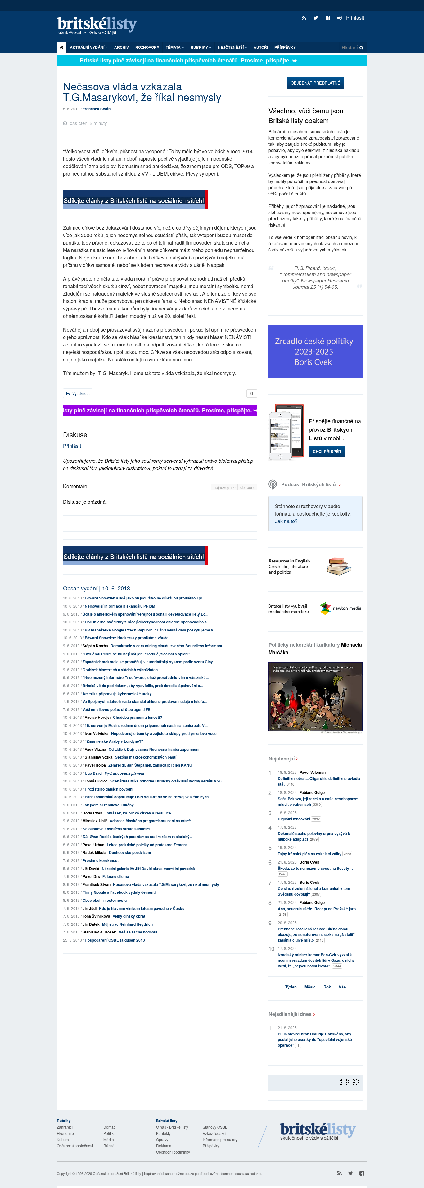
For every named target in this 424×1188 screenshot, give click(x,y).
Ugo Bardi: (114, 773)
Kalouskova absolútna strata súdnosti (116, 829)
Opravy (162, 1139)
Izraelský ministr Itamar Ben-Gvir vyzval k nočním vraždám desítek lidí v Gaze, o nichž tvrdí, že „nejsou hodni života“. (316, 960)
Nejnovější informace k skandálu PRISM (120, 606)
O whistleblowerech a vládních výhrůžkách (120, 669)
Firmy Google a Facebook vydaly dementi (119, 892)
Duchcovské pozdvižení (130, 852)
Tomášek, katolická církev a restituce (138, 813)
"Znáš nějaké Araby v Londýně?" (114, 741)
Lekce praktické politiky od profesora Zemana (147, 844)
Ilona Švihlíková (96, 916)
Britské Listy (318, 1132)
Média (108, 1139)
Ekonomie (65, 1133)
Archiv (121, 47)
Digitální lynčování (299, 819)
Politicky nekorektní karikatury (315, 648)
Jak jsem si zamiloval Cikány (108, 805)
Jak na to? (286, 521)
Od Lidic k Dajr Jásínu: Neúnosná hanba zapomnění (154, 749)
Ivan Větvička (97, 733)
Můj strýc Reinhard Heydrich (127, 924)
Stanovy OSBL (215, 1127)
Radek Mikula (94, 852)
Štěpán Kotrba (95, 646)
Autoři (261, 47)
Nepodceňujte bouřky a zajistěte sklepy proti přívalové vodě (164, 733)
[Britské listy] (135, 200)
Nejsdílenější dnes (290, 1013)
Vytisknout (80, 393)
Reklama (163, 1145)
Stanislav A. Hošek (99, 932)
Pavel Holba (95, 765)
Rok (327, 987)
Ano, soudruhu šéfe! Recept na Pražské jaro (317, 911)
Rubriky (200, 47)
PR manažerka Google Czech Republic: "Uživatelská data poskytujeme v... (150, 630)
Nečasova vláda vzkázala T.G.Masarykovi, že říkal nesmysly (166, 884)
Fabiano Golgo (312, 792)
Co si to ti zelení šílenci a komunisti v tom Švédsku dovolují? (314, 891)
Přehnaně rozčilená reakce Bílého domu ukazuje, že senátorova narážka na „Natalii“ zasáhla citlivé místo (316, 934)
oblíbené (247, 487)
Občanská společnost (75, 1145)
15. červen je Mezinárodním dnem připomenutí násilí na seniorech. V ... (146, 725)
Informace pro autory (220, 1139)
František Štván (97, 109)
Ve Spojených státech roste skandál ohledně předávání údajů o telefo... (145, 701)
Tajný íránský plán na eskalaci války (314, 853)
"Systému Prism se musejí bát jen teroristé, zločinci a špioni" (136, 654)
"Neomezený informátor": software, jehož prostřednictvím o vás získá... (146, 677)
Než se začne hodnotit (138, 932)
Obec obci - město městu (105, 900)
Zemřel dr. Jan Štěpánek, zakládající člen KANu (150, 765)
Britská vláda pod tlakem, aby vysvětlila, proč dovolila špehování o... (143, 685)
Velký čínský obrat (129, 916)
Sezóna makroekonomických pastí (145, 757)
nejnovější (223, 487)
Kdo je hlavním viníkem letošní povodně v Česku (141, 908)
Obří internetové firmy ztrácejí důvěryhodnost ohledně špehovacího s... (147, 622)
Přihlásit (354, 17)
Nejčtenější (281, 758)
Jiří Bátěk (91, 924)
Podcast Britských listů (308, 484)
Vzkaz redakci (214, 1133)
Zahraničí (65, 1127)
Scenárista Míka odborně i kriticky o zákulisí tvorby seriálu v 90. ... (168, 781)
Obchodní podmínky (173, 1151)
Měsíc (310, 987)
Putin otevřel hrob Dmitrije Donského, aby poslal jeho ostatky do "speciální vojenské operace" (315, 1039)
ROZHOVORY (147, 47)
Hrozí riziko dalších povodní (109, 789)
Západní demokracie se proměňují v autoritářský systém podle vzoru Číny (148, 661)
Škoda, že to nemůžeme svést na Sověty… (315, 870)
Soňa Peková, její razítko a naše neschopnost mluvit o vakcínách (318, 801)
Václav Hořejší (98, 717)
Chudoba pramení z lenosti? (137, 717)
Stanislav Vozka (99, 757)
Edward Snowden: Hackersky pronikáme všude (127, 637)
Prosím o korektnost (101, 860)
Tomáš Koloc (96, 781)
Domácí (109, 1127)
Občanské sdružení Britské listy (117, 1173)
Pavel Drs (91, 876)
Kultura (63, 1139)
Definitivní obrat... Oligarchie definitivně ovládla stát (319, 781)
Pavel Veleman (313, 772)
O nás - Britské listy (172, 1127)
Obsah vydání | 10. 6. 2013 (96, 588)
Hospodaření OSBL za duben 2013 (115, 940)
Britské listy (100, 26)
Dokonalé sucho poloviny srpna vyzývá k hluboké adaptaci (314, 836)
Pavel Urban (93, 844)
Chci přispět (327, 451)
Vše (342, 987)
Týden (291, 987)
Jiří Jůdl (90, 908)
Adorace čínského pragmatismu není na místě (150, 820)
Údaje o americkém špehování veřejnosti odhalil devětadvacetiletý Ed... (145, 614)
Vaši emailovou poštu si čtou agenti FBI (117, 709)
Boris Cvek (92, 813)
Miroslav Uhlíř (95, 820)
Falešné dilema (115, 876)
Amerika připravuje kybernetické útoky (117, 693)
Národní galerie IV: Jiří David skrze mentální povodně (148, 868)
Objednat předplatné (315, 83)
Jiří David (91, 868)
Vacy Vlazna (95, 749)
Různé (109, 1145)
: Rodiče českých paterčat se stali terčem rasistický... (137, 836)
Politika (109, 1133)
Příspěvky (285, 47)
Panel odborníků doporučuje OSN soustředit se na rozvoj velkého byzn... (148, 797)
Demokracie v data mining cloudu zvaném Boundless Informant (166, 646)
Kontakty (163, 1133)
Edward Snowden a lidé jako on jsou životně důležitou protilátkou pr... (145, 598)
